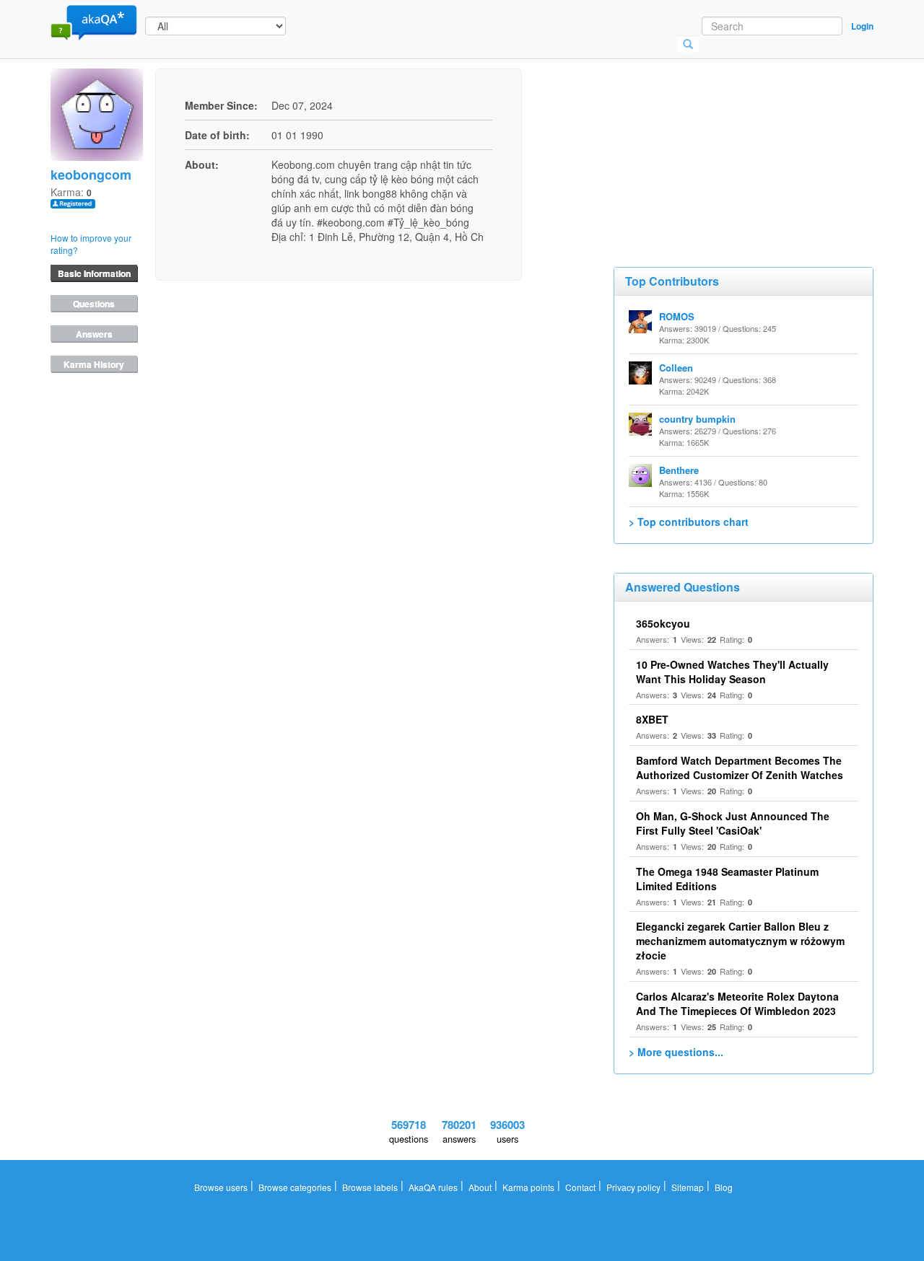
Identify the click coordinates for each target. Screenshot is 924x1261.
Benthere (679, 470)
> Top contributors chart (689, 521)
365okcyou (663, 623)
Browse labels (370, 1187)
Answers (94, 334)
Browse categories (294, 1187)
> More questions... (676, 1052)
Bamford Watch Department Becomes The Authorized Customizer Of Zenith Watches (739, 767)
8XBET (652, 719)
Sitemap (687, 1187)
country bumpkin (697, 419)
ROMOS (676, 316)
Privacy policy (633, 1187)
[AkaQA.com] (94, 22)
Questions (94, 303)
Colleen (676, 367)
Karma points (528, 1187)
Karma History (94, 364)
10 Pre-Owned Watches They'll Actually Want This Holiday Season (732, 671)
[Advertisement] (722, 140)
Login (862, 25)
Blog (724, 1187)
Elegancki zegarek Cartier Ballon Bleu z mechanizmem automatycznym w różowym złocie (740, 940)
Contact (580, 1187)
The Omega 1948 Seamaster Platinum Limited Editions (727, 878)
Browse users (221, 1187)
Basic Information (94, 273)
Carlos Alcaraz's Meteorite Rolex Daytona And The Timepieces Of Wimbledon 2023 (737, 1003)
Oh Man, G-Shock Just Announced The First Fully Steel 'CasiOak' (732, 823)
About (480, 1187)
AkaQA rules (433, 1187)
